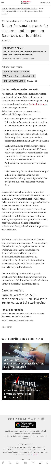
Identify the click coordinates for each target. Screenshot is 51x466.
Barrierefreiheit (10, 436)
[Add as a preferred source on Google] (25, 425)
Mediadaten (26, 434)
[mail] (33, 463)
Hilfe (27, 431)
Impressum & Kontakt (27, 436)
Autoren (25, 439)
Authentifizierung (37, 104)
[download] (40, 463)
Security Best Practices (29, 8)
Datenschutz (37, 434)
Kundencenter (14, 434)
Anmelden (45, 2)
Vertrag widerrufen (37, 431)
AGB (21, 431)
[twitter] (10, 463)
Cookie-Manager (12, 431)
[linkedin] (25, 463)
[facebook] (3, 463)
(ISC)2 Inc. (32, 80)
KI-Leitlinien (41, 436)
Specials (5, 8)
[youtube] (35, 418)
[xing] (18, 463)
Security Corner (14, 8)
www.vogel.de (32, 455)
